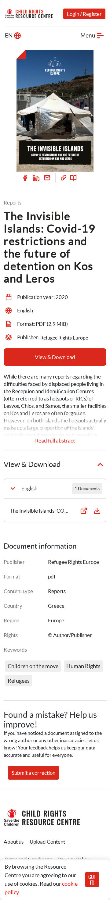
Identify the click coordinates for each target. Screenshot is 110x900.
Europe (56, 620)
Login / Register (84, 14)
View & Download (55, 357)
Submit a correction (33, 773)
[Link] (63, 178)
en (9, 35)
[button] (47, 841)
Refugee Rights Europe (73, 562)
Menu (87, 35)
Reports (57, 591)
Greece (56, 606)
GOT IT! (92, 879)
